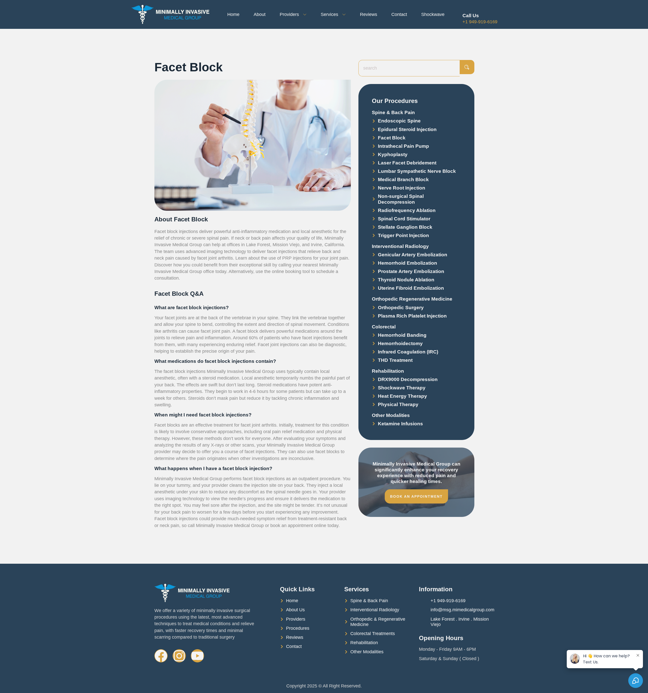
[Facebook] (161, 655)
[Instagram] (179, 655)
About (260, 14)
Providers (289, 14)
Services (329, 14)
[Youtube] (197, 655)
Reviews (368, 14)
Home (233, 14)
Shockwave (432, 14)
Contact (399, 14)
